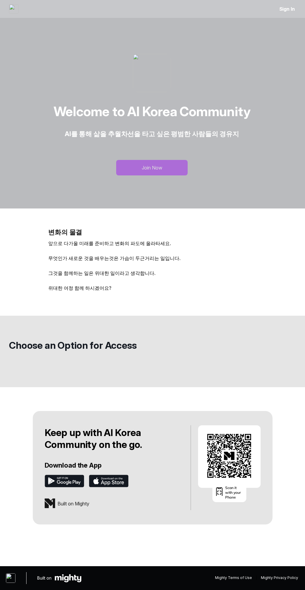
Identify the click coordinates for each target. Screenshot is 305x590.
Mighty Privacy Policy (279, 577)
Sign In (287, 9)
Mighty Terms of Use (233, 577)
